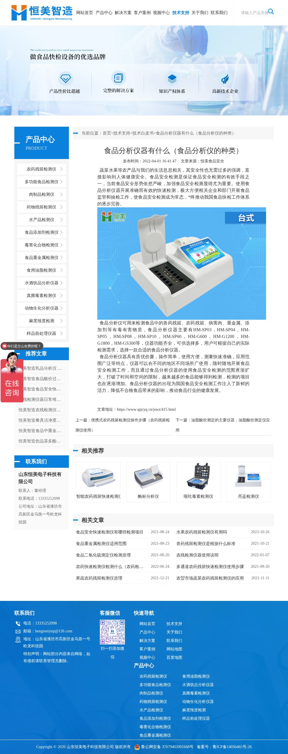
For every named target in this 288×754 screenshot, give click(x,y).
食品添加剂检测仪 (155, 718)
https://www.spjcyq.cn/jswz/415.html (146, 409)
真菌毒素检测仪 (196, 693)
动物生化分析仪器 (198, 702)
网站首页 (84, 12)
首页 (107, 133)
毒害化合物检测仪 (155, 727)
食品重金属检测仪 (155, 735)
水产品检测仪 (151, 710)
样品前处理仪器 (196, 718)
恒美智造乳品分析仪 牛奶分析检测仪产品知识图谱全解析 (42, 368)
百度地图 (174, 657)
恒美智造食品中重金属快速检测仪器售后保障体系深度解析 (42, 430)
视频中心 (161, 12)
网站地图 (174, 649)
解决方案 (123, 12)
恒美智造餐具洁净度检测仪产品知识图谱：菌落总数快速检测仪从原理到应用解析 (42, 420)
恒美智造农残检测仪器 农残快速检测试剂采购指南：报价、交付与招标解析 (42, 410)
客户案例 (142, 12)
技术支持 (180, 12)
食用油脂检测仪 (196, 676)
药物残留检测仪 (153, 702)
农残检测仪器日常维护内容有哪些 (42, 399)
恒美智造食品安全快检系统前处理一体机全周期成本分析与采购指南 (42, 389)
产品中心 (104, 12)
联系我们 (219, 12)
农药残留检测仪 (153, 676)
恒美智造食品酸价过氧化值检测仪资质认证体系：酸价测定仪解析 (42, 378)
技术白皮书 (143, 133)
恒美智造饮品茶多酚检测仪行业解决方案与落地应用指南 (42, 441)
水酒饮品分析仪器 (198, 685)
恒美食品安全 (212, 161)
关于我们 (200, 12)
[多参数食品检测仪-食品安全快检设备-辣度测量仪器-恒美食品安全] (42, 10)
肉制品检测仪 (151, 693)
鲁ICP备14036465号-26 (232, 747)
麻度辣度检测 (194, 710)
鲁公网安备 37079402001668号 (167, 747)
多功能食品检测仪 (155, 685)
